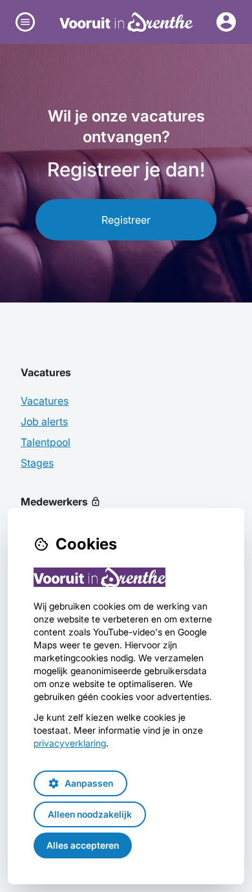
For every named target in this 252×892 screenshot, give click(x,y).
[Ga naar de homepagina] (126, 22)
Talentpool (45, 442)
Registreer (126, 219)
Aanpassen (80, 783)
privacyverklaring (70, 743)
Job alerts (44, 421)
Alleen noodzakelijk (90, 814)
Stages (37, 462)
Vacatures (44, 400)
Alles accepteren (83, 845)
